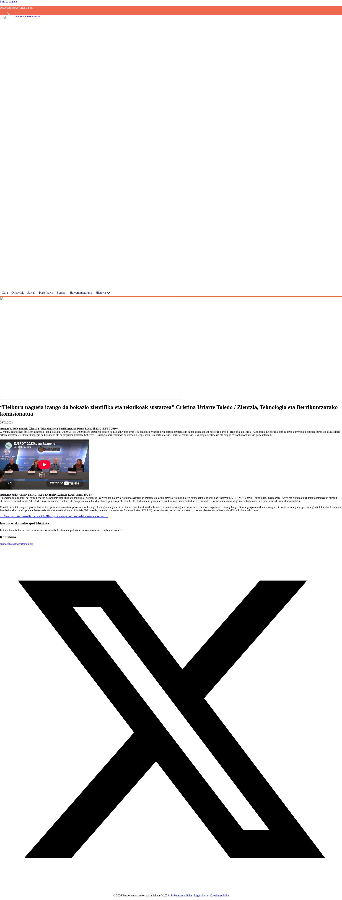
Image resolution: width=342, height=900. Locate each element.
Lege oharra (201, 895)
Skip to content (8, 1)
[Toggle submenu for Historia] (108, 293)
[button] (2, 14)
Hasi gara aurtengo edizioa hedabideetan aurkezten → (77, 516)
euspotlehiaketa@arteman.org (16, 7)
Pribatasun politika (181, 895)
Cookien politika (219, 895)
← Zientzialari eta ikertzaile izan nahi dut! (23, 516)
